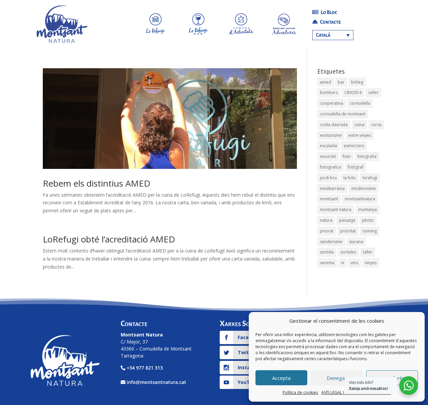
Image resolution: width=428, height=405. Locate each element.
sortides (348, 252)
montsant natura (335, 209)
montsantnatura (360, 199)
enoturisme (331, 135)
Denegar (337, 378)
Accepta (281, 378)
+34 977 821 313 (145, 368)
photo (368, 220)
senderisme (331, 241)
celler (373, 92)
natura (326, 220)
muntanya (367, 209)
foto (347, 156)
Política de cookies (300, 392)
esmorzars (354, 145)
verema (327, 263)
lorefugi (369, 178)
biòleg (357, 82)
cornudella (360, 103)
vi (342, 263)
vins (354, 263)
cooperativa (331, 103)
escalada (328, 145)
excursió (328, 156)
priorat (326, 231)
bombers (329, 92)
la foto (349, 178)
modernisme (363, 188)
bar (341, 82)
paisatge (347, 220)
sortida (327, 252)
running (369, 231)
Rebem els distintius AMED (96, 183)
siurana (356, 241)
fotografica (330, 167)
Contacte (330, 22)
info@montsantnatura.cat (156, 382)
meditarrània (332, 188)
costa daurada (334, 124)
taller (367, 252)
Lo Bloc (328, 12)
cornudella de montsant (342, 114)
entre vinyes (359, 135)
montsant (329, 199)
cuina (359, 124)
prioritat (348, 231)
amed (325, 82)
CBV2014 (352, 92)
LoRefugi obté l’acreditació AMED (109, 239)
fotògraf (355, 167)
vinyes (371, 263)
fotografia (367, 156)
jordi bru (328, 178)
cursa (376, 124)
